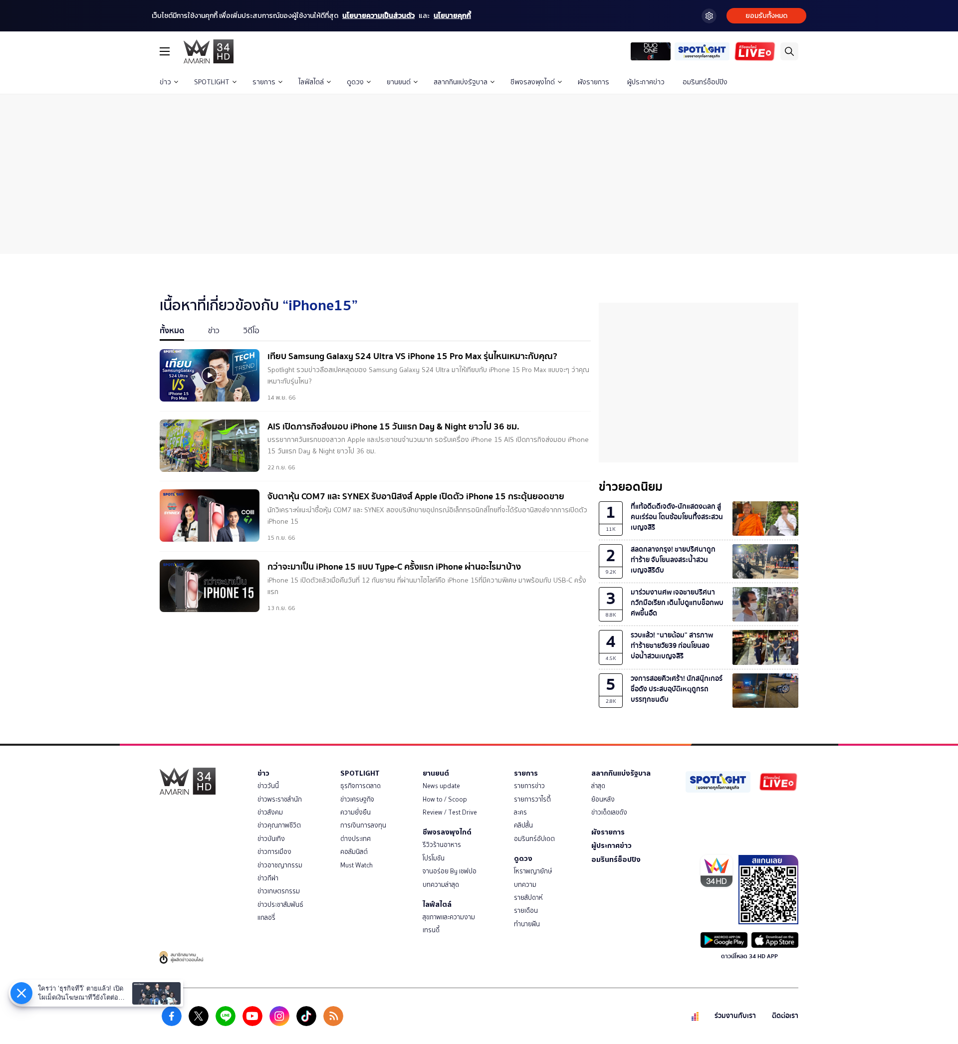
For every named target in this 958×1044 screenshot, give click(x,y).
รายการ (263, 82)
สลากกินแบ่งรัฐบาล (460, 82)
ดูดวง (355, 82)
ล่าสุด (598, 786)
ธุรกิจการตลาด (360, 786)
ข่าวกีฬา (267, 878)
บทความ (525, 884)
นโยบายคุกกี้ (452, 15)
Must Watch (356, 865)
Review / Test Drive (450, 812)
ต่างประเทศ (355, 838)
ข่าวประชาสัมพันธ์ (280, 904)
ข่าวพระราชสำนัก (279, 799)
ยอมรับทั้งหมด (766, 15)
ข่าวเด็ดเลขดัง (609, 812)
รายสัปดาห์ (528, 897)
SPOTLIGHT (212, 82)
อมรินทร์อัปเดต (534, 838)
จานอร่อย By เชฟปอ (450, 871)
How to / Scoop (445, 799)
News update (441, 786)
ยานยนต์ (399, 82)
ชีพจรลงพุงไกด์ (532, 82)
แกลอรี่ (266, 917)
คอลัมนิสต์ (354, 851)
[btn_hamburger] (165, 51)
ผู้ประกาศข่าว (646, 82)
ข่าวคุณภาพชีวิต (279, 825)
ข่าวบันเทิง (271, 838)
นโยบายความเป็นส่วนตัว (378, 15)
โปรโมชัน (434, 858)
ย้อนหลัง (603, 799)
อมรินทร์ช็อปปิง (705, 82)
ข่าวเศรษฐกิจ (357, 799)
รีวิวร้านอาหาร (442, 844)
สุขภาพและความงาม (449, 917)
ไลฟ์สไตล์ (311, 82)
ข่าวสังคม (270, 812)
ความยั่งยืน (355, 812)
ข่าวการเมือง (274, 851)
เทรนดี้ (431, 930)
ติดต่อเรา (785, 1016)
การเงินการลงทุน (363, 825)
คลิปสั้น (523, 825)
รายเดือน (526, 910)
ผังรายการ (593, 82)
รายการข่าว (529, 786)
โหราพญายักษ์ (533, 871)
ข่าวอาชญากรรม (279, 865)
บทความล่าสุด (441, 884)
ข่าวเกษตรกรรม (278, 891)
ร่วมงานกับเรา (735, 1016)
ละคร (520, 812)
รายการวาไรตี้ (532, 799)
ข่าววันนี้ (268, 786)
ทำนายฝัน (527, 924)
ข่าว (165, 82)
